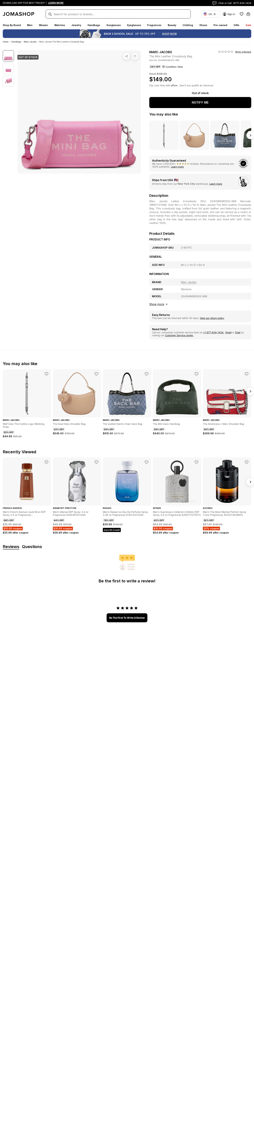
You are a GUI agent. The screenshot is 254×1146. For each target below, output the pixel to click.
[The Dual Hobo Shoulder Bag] (96, 374)
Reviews (11, 546)
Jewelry (76, 25)
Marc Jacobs (30, 41)
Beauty (172, 25)
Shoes (203, 25)
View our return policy (212, 318)
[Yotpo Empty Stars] (225, 51)
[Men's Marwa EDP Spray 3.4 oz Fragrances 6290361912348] (96, 462)
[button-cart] (248, 14)
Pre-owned (220, 25)
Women (43, 25)
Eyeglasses (134, 25)
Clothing (188, 25)
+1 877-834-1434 (213, 332)
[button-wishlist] (241, 14)
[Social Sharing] (126, 56)
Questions (32, 546)
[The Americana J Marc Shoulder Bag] (246, 374)
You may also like (163, 114)
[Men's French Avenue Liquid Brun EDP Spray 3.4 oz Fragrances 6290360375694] (46, 462)
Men (29, 25)
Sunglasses (113, 25)
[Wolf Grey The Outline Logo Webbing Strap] (46, 374)
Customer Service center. (179, 335)
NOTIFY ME (200, 102)
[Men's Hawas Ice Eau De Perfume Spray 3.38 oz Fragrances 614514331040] (146, 462)
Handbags (94, 25)
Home (5, 41)
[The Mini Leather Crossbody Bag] (135, 56)
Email (228, 332)
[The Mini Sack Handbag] (196, 374)
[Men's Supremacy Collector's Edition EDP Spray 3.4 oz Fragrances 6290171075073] (196, 462)
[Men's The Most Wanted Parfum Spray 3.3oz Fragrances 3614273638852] (246, 462)
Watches (59, 25)
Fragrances (154, 25)
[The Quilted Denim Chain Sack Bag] (146, 374)
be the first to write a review (127, 617)
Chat (237, 332)
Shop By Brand (12, 25)
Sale (248, 25)
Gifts (236, 25)
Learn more (177, 166)
